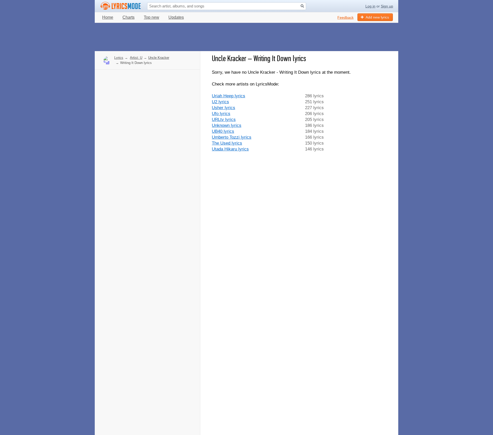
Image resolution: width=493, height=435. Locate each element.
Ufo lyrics (221, 113)
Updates (176, 17)
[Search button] (302, 6)
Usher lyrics (223, 107)
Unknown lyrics (226, 125)
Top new (151, 17)
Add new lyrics (377, 17)
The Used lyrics (227, 143)
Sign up (387, 6)
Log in (370, 6)
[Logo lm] (120, 6)
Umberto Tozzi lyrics (231, 137)
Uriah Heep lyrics (228, 95)
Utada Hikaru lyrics (230, 149)
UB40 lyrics (223, 131)
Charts (128, 17)
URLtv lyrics (224, 119)
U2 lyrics (220, 101)
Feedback (345, 17)
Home (107, 17)
